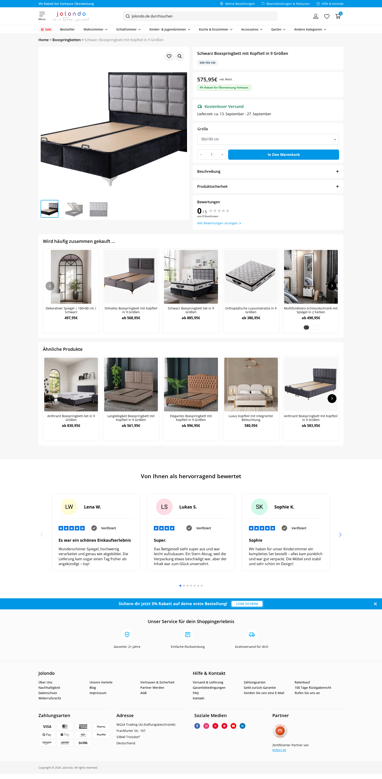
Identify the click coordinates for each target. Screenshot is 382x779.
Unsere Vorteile (101, 682)
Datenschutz (47, 693)
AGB (143, 693)
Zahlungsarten (254, 682)
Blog (93, 687)
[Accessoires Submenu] (260, 29)
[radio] (306, 327)
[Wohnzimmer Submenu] (105, 29)
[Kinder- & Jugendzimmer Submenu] (188, 29)
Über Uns (45, 682)
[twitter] (215, 726)
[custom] (224, 726)
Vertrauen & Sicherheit (157, 682)
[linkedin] (242, 726)
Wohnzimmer (93, 29)
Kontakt (198, 698)
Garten (276, 29)
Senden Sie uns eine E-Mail (264, 693)
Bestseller (67, 29)
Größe (202, 129)
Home (43, 39)
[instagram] (206, 726)
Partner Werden (152, 687)
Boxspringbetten (66, 39)
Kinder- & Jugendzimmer (167, 29)
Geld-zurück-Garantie (260, 687)
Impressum (98, 693)
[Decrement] (200, 155)
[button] (179, 56)
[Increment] (222, 155)
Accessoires (249, 29)
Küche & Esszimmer (213, 29)
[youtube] (233, 726)
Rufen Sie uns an (307, 693)
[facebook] (197, 726)
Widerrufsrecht (49, 698)
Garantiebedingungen (209, 687)
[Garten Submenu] (283, 29)
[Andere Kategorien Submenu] (324, 29)
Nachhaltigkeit (49, 687)
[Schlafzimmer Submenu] (139, 29)
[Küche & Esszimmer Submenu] (230, 29)
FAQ (196, 693)
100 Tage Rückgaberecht (313, 687)
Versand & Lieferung (208, 682)
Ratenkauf (302, 682)
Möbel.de (279, 750)
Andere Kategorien (308, 29)
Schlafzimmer (126, 29)
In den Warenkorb (284, 154)
